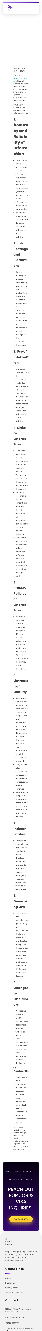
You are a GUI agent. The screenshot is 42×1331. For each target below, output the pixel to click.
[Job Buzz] (10, 8)
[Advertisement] (21, 36)
